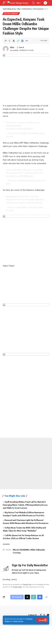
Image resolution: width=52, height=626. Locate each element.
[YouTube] (48, 615)
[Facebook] (40, 615)
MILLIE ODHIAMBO (21, 550)
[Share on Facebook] (9, 41)
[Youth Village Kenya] (17, 3)
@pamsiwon (12, 196)
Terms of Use (18, 621)
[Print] (22, 41)
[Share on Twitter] (14, 41)
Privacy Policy (17, 587)
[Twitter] (44, 615)
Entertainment (11, 13)
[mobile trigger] (5, 3)
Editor (12, 47)
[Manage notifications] (45, 620)
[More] (27, 41)
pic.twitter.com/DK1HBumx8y (19, 176)
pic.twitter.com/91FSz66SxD (28, 202)
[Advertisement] (26, 463)
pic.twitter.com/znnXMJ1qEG (19, 128)
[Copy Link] (18, 41)
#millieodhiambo (14, 125)
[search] (33, 3)
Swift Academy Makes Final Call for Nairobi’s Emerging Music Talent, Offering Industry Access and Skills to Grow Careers (25, 505)
